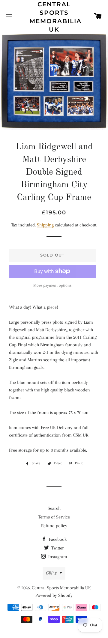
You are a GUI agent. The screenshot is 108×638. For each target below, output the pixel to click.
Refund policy (54, 525)
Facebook (57, 539)
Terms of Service (54, 517)
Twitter (57, 548)
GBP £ (51, 573)
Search (54, 508)
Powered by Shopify (54, 595)
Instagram (57, 556)
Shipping (45, 225)
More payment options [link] (52, 285)
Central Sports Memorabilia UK (54, 17)
